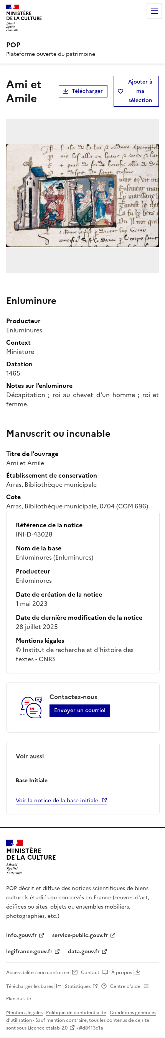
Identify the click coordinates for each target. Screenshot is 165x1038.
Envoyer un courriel (80, 710)
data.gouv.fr (84, 951)
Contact (90, 972)
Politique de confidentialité (76, 1012)
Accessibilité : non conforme (37, 972)
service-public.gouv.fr (80, 935)
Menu (154, 10)
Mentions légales (24, 1012)
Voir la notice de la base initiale (57, 801)
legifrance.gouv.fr (29, 951)
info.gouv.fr (21, 935)
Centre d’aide (125, 986)
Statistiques (78, 986)
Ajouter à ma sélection (140, 91)
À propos (121, 972)
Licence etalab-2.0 (48, 1028)
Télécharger (87, 91)
